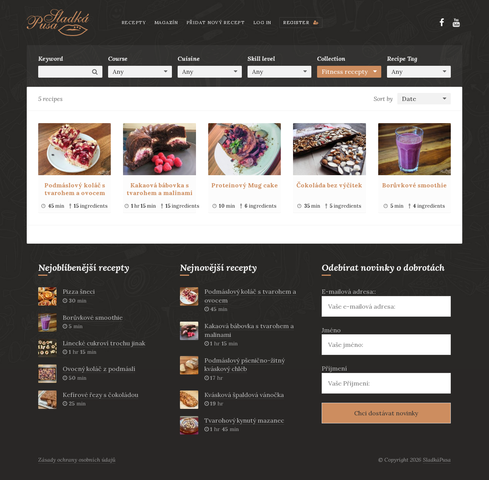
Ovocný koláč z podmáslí (99, 369)
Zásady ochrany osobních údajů (76, 459)
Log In (262, 22)
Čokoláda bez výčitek (329, 185)
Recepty (133, 22)
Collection (331, 58)
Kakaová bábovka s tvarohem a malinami (159, 189)
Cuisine (189, 58)
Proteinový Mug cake (244, 185)
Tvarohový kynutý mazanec (244, 420)
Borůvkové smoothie (414, 185)
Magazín (166, 22)
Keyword (50, 58)
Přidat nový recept (215, 22)
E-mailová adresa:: (349, 291)
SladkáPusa (437, 459)
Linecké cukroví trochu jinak (104, 343)
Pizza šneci (79, 291)
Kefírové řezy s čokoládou (100, 395)
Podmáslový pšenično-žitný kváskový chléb (244, 364)
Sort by (383, 99)
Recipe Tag (402, 58)
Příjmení (334, 368)
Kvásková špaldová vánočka (244, 395)
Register (297, 22)
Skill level (261, 58)
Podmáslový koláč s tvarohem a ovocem (74, 189)
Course (118, 58)
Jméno (331, 330)
